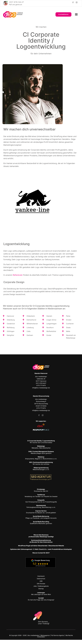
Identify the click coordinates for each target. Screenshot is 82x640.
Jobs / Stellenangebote (41, 586)
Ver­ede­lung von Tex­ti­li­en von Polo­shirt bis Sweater (41, 495)
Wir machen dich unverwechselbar (41, 441)
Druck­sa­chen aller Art (41, 490)
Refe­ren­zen (18, 275)
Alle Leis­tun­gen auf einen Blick (41, 593)
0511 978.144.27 (16, 2)
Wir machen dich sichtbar (41, 463)
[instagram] (76, 2)
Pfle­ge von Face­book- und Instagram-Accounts (41, 517)
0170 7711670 (41, 385)
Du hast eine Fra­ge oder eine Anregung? (41, 599)
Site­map (41, 588)
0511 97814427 (41, 383)
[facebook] (73, 2)
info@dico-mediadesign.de (41, 388)
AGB (41, 581)
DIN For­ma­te (41, 583)
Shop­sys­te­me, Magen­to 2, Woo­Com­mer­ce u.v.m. (41, 458)
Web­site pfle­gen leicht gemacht (41, 452)
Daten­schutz (41, 578)
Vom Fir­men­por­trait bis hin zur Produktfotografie (41, 501)
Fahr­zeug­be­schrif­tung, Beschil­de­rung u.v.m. (41, 506)
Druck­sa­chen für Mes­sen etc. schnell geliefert (41, 511)
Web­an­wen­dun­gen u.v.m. (41, 468)
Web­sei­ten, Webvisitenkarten (41, 447)
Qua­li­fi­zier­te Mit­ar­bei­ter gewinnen (41, 522)
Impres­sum (41, 576)
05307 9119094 (41, 406)
